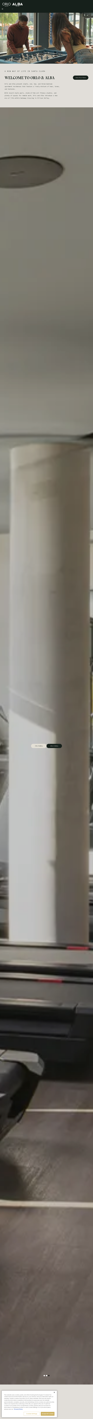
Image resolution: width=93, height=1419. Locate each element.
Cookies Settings (31, 1414)
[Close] (54, 1392)
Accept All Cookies (47, 1414)
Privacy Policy (18, 1409)
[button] (44, 1375)
